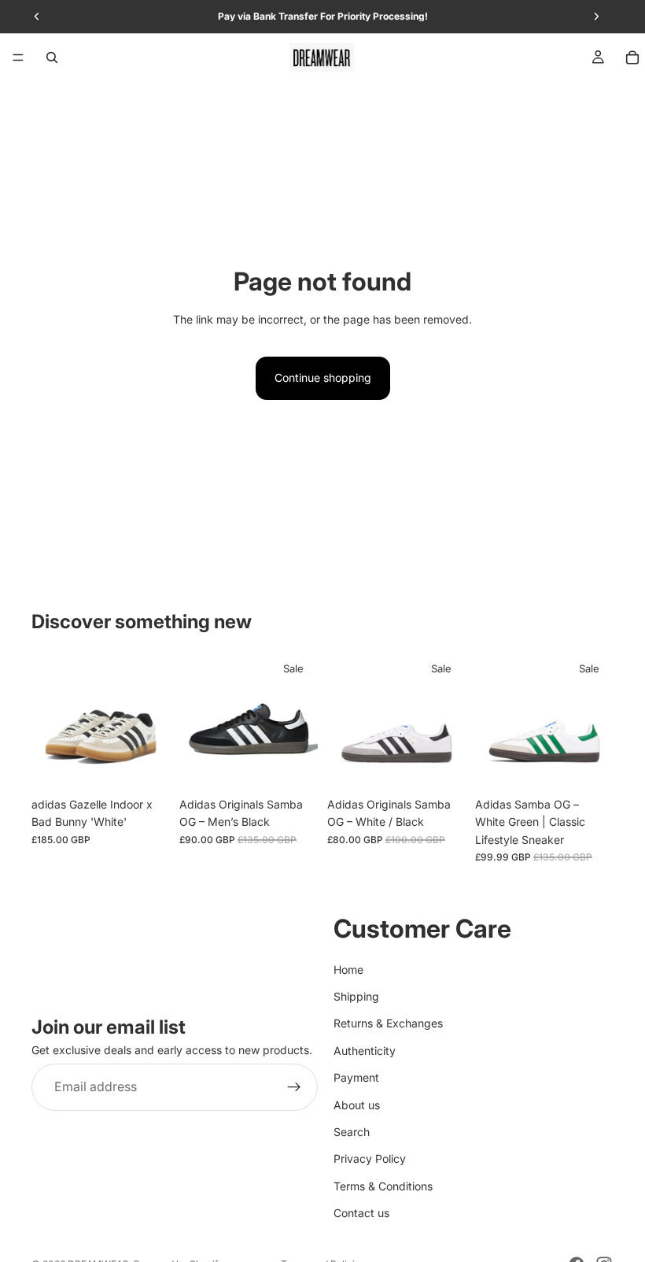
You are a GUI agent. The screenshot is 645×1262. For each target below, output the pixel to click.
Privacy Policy (370, 1158)
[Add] (589, 765)
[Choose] (145, 765)
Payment (356, 1077)
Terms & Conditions (383, 1186)
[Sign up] (294, 1087)
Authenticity (365, 1050)
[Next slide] (152, 720)
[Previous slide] (48, 720)
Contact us (361, 1212)
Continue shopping (323, 377)
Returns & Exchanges (388, 1023)
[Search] (52, 57)
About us (357, 1105)
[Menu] (18, 57)
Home (348, 969)
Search (352, 1131)
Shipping (356, 996)
